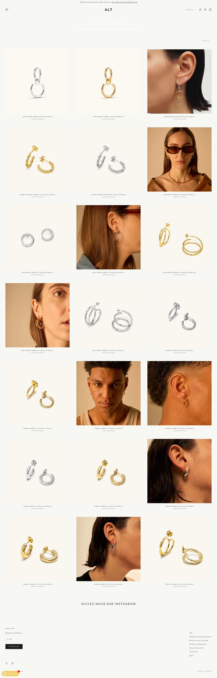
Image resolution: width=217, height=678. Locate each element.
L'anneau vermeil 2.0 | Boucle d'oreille (37, 428)
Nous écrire (193, 652)
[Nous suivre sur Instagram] (12, 663)
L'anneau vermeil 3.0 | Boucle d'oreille (179, 428)
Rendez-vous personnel (197, 644)
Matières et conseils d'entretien (200, 637)
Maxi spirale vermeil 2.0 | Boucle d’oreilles (179, 272)
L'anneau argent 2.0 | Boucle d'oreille (179, 350)
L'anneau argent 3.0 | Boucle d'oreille (108, 428)
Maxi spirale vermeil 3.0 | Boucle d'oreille (37, 350)
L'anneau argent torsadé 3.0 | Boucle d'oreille (108, 194)
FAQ (190, 633)
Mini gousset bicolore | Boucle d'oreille (179, 116)
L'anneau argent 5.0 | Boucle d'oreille (179, 506)
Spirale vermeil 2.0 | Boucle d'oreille (179, 584)
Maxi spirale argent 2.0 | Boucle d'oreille (108, 272)
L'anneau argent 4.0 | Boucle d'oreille (37, 506)
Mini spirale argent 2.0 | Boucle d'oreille (37, 272)
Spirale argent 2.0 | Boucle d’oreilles (108, 584)
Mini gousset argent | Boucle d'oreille (37, 116)
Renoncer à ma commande (198, 640)
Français (189, 10)
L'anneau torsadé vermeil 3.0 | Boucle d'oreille (37, 194)
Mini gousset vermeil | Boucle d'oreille (108, 116)
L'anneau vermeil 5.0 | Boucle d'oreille (37, 584)
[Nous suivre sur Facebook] (6, 663)
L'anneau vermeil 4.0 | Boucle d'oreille (108, 506)
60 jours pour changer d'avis (124, 2)
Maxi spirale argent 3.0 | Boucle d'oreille (108, 350)
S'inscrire (14, 646)
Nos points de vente (196, 648)
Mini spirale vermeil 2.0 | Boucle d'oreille (179, 194)
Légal (191, 655)
